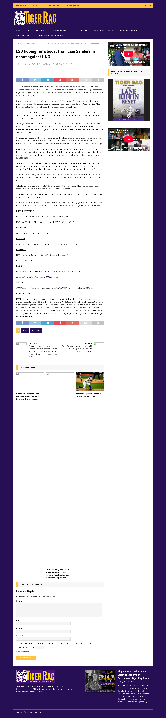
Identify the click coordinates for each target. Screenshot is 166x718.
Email (19, 628)
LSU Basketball (61, 30)
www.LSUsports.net (49, 277)
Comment (21, 601)
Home (18, 30)
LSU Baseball (82, 30)
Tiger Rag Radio (23, 35)
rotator (36, 330)
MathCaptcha (25, 651)
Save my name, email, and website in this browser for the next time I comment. (56, 643)
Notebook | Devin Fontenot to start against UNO (89, 395)
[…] (146, 701)
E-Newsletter (37, 5)
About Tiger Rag (54, 5)
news (25, 330)
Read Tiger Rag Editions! (51, 35)
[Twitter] (150, 5)
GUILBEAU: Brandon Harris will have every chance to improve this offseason (28, 396)
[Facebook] (145, 5)
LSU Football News (36, 30)
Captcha (20, 647)
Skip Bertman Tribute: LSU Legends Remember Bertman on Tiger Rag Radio (134, 674)
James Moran (45, 64)
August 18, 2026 (127, 681)
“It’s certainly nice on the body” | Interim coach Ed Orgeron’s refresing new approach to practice (58, 573)
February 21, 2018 (27, 64)
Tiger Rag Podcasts (128, 30)
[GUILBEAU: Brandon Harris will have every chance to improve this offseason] (30, 381)
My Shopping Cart (73, 5)
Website (19, 635)
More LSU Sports (102, 30)
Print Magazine (21, 5)
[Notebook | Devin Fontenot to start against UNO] (90, 381)
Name (19, 620)
